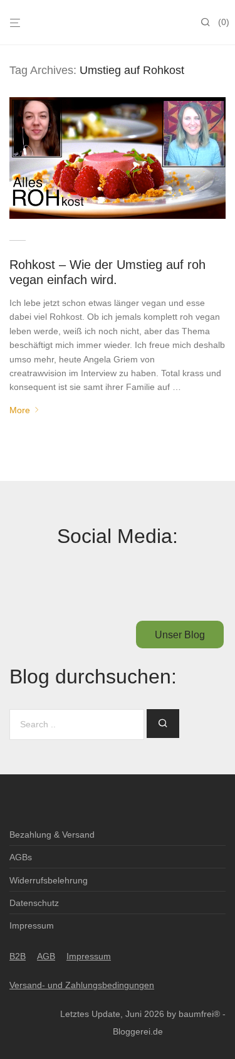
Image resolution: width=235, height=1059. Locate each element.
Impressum (31, 925)
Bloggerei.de (138, 1031)
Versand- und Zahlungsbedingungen (81, 985)
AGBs (20, 857)
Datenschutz (34, 903)
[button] (163, 723)
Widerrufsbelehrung (48, 880)
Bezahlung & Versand (52, 835)
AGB (46, 956)
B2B (17, 956)
